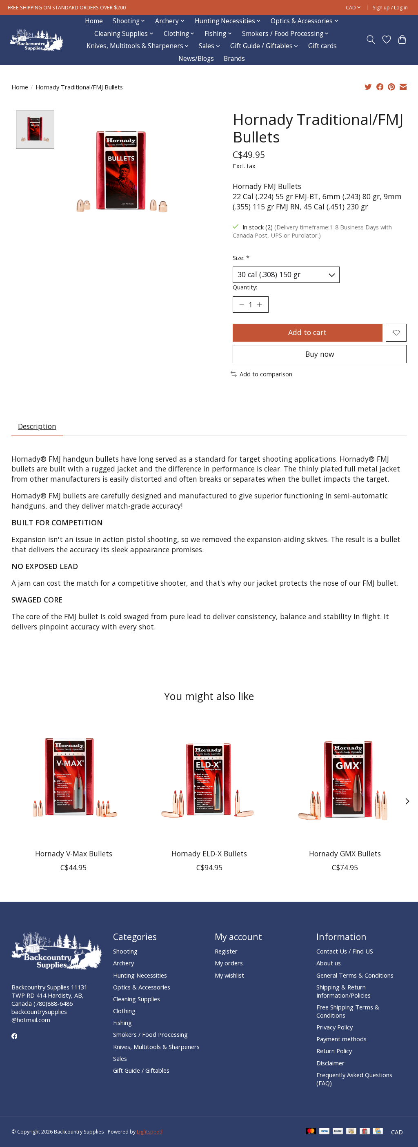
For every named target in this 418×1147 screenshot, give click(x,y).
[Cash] (351, 1132)
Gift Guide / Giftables (141, 1070)
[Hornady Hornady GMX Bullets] (344, 780)
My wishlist (229, 975)
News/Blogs (196, 58)
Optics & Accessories (141, 987)
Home (94, 21)
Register (226, 951)
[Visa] (324, 1132)
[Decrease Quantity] (241, 304)
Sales (120, 1058)
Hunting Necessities (140, 975)
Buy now (319, 354)
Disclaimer (330, 1063)
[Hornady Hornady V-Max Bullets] (73, 780)
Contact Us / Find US (344, 951)
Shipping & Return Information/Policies (343, 991)
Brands (234, 58)
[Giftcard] (365, 1132)
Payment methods (341, 1039)
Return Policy (334, 1051)
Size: (241, 257)
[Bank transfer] (338, 1132)
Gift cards (322, 46)
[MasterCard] (311, 1132)
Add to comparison (266, 374)
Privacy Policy (334, 1027)
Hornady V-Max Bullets (73, 854)
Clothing (124, 1011)
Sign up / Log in (390, 7)
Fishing (122, 1022)
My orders (229, 963)
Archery (123, 963)
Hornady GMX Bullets (344, 854)
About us (328, 963)
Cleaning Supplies (136, 999)
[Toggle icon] (370, 39)
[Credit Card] (378, 1132)
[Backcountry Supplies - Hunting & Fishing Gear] (36, 40)
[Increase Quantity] (259, 304)
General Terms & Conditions (355, 975)
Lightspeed (149, 1131)
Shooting (125, 951)
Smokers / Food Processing (150, 1034)
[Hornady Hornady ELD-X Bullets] (209, 780)
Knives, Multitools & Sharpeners (156, 1047)
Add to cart (307, 332)
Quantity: (245, 287)
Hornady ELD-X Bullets (209, 854)
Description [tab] (37, 426)
